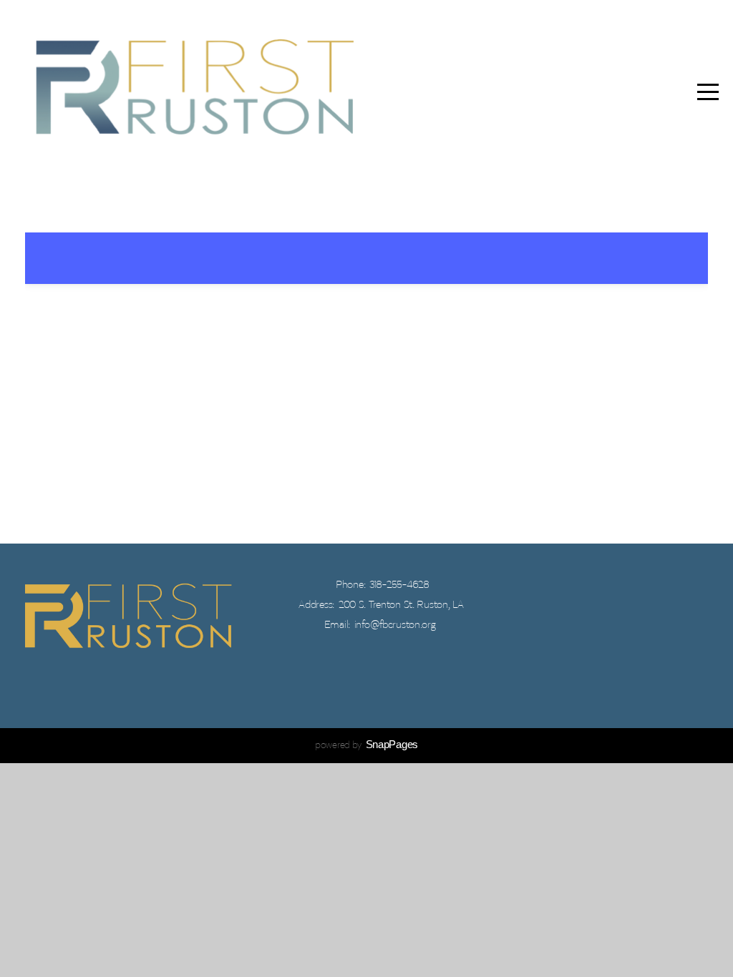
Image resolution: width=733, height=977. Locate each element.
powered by (366, 745)
